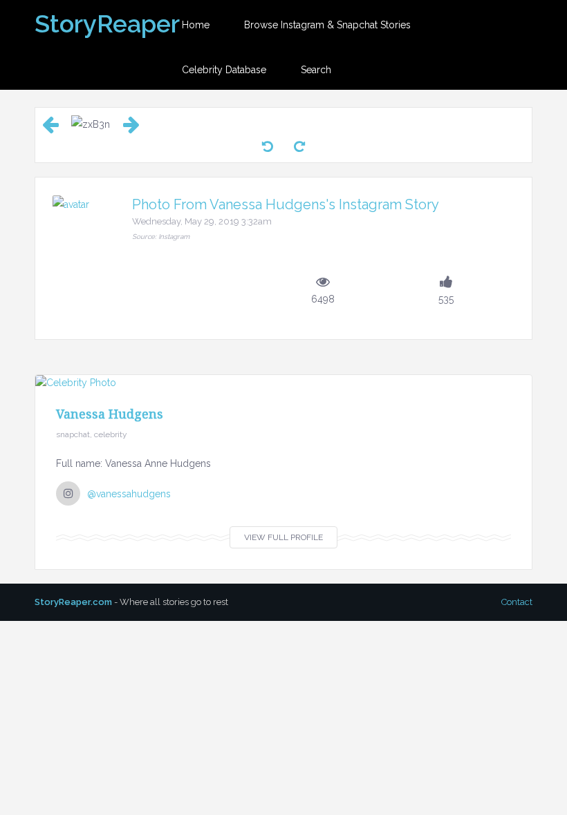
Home (196, 24)
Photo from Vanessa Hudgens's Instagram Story (285, 204)
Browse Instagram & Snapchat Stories (327, 24)
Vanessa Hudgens (109, 413)
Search (316, 69)
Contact (516, 602)
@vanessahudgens (129, 493)
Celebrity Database (224, 69)
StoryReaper (107, 23)
